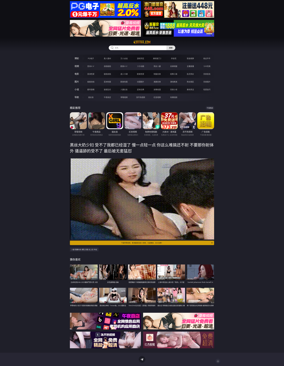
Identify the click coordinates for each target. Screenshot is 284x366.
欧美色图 (124, 82)
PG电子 (91, 58)
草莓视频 (124, 97)
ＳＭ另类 (206, 66)
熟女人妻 (157, 66)
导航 (77, 97)
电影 (77, 73)
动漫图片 (140, 82)
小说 (77, 89)
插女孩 (91, 97)
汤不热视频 (140, 97)
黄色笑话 (190, 89)
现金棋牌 (190, 58)
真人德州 (107, 58)
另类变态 (206, 74)
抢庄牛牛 (206, 58)
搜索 (171, 48)
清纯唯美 (173, 82)
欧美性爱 (140, 74)
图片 (77, 81)
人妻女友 (124, 89)
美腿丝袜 (157, 82)
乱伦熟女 (190, 74)
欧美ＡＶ (124, 66)
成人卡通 (124, 74)
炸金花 (173, 58)
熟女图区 (190, 82)
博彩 (77, 58)
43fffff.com (142, 42)
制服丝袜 (157, 74)
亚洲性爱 (90, 74)
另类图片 (206, 82)
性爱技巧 (206, 89)
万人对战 (124, 58)
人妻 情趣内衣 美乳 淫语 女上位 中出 (84, 249)
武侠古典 (140, 89)
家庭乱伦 (107, 89)
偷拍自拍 (107, 74)
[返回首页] (218, 361)
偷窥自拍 (90, 82)
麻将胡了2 (157, 58)
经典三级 (173, 74)
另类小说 (173, 89)
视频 (77, 66)
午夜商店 (107, 97)
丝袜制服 (173, 66)
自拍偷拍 (107, 66)
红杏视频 (157, 97)
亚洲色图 (107, 82)
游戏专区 (140, 58)
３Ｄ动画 (140, 66)
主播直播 (190, 66)
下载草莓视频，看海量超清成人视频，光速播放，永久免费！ (142, 243)
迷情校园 (157, 89)
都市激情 (90, 89)
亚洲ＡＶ (90, 66)
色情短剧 (173, 97)
